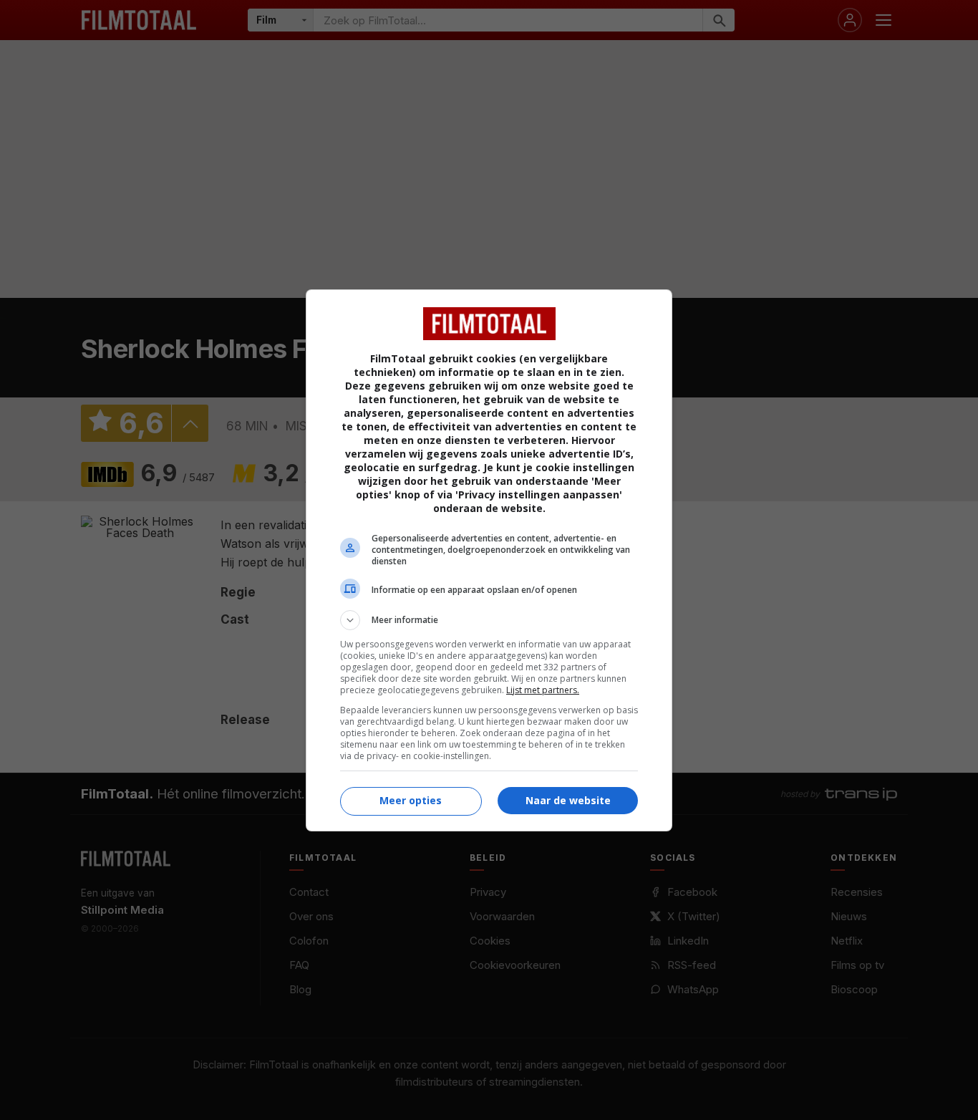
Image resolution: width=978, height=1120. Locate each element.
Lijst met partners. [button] (542, 690)
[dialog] (489, 560)
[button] (489, 620)
